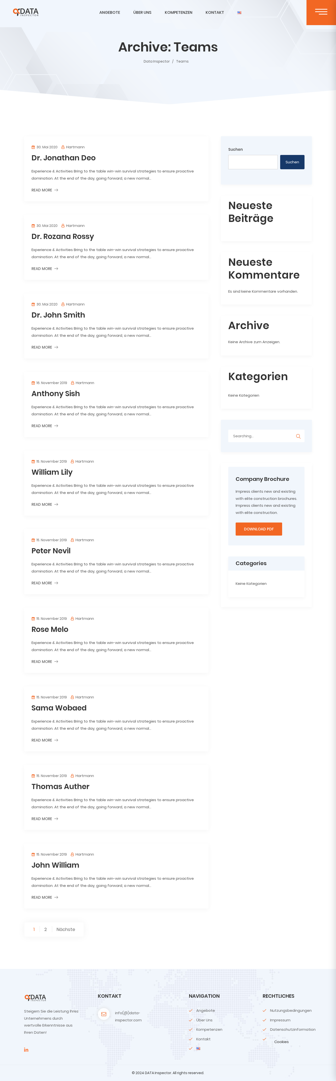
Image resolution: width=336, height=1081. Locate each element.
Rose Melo (49, 629)
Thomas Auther (60, 786)
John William (55, 865)
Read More (41, 190)
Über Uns (142, 12)
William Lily (52, 472)
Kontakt (215, 12)
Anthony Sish (55, 393)
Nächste (66, 929)
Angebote (109, 12)
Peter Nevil (51, 550)
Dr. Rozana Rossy (62, 236)
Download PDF (259, 529)
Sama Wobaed (59, 708)
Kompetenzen (178, 12)
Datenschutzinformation (293, 1029)
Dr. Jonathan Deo (63, 157)
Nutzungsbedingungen (291, 1010)
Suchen (235, 149)
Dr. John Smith (58, 315)
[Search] (298, 435)
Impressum (280, 1020)
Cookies (281, 1041)
